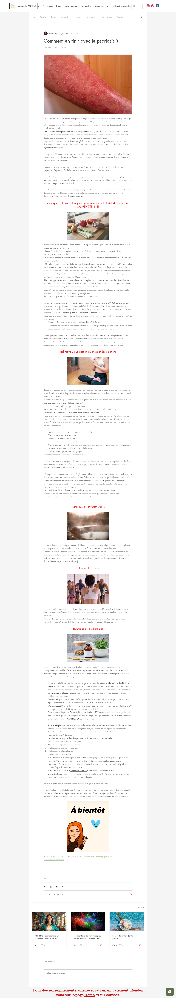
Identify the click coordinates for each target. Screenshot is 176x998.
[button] (141, 17)
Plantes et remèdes (105, 17)
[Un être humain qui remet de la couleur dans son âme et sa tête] (88, 921)
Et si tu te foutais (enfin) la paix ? (124, 937)
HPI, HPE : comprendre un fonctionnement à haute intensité (47, 937)
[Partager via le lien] (62, 886)
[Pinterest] (152, 5)
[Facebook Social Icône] (157, 5)
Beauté (53, 17)
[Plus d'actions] (130, 33)
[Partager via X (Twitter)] (51, 886)
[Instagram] (148, 5)
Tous (33, 17)
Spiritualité (64, 17)
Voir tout (141, 907)
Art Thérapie (90, 17)
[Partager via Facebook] (45, 886)
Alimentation (77, 17)
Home (89, 995)
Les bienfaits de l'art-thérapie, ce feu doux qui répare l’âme (87, 937)
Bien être (43, 17)
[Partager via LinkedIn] (56, 886)
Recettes (120, 17)
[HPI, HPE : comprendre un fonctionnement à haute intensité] (49, 921)
